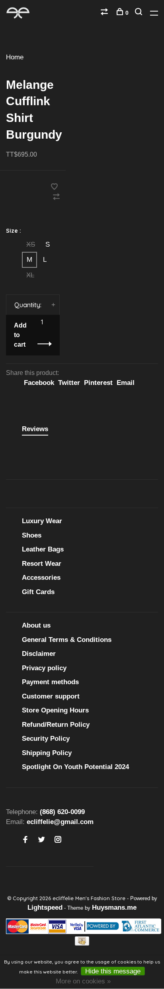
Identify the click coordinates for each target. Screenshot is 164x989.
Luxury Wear (42, 521)
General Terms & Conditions (66, 640)
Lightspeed (44, 907)
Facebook (39, 383)
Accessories (41, 577)
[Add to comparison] (56, 197)
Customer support (51, 696)
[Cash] (82, 943)
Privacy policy (44, 668)
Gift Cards (38, 592)
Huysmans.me (114, 907)
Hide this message (113, 971)
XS (30, 244)
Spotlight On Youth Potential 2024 (75, 767)
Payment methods (50, 682)
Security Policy (46, 738)
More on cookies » (83, 981)
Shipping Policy (47, 753)
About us (36, 625)
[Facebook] (25, 840)
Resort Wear (41, 563)
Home (14, 57)
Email (126, 383)
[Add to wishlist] (54, 187)
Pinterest (98, 383)
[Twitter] (41, 840)
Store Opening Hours (55, 710)
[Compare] (105, 13)
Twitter (69, 383)
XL (30, 275)
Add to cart (20, 335)
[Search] (139, 13)
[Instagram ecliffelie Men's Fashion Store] (58, 840)
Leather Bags (43, 549)
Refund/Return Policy (56, 724)
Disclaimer (39, 653)
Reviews (35, 429)
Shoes (31, 535)
